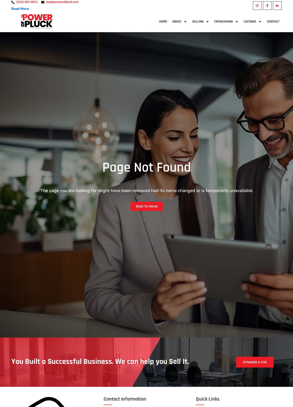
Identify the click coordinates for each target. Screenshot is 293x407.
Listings (250, 21)
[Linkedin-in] (277, 5)
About (176, 21)
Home (163, 21)
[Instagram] (257, 5)
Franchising (223, 21)
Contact (273, 21)
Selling (198, 21)
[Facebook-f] (267, 5)
